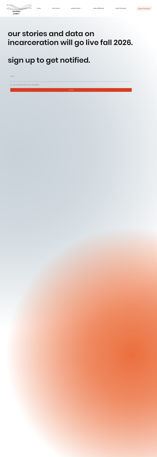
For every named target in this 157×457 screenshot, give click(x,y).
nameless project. (16, 12)
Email (12, 76)
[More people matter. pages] (81, 8)
